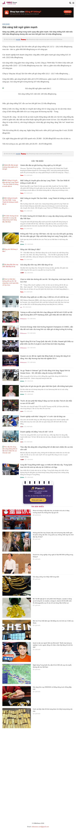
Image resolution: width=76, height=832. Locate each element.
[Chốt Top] (38, 12)
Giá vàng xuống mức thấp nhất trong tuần (46, 577)
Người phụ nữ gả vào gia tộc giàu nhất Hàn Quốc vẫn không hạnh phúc (46, 386)
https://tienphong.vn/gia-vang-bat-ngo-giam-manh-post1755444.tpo (44, 39)
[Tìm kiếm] (70, 3)
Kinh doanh (6, 24)
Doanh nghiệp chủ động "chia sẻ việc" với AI (36, 432)
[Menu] (73, 3)
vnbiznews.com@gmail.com (40, 826)
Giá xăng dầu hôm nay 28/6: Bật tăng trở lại (36, 265)
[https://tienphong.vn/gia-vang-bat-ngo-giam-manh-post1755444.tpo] (23, 39)
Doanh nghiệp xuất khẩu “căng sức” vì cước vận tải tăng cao (42, 416)
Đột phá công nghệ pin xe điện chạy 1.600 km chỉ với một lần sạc (44, 297)
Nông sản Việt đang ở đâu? (30, 249)
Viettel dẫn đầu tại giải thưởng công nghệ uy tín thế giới (40, 165)
